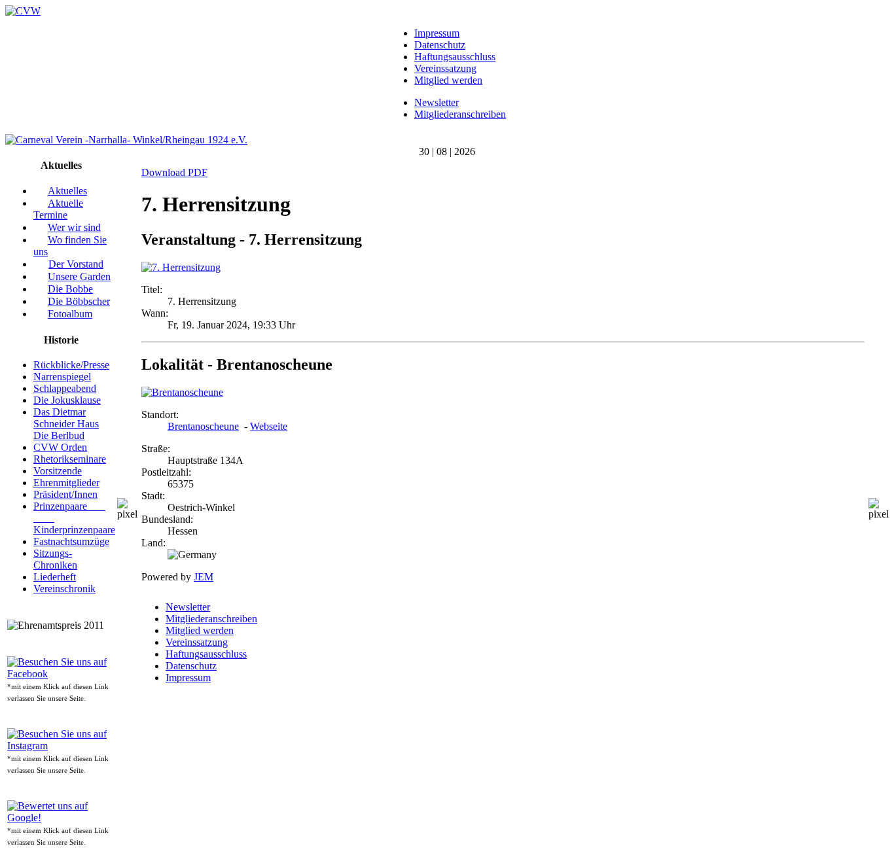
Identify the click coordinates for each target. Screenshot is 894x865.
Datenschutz (439, 44)
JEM (203, 576)
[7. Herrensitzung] (181, 267)
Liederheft (54, 576)
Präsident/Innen (65, 494)
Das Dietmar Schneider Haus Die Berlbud (66, 423)
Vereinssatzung (445, 68)
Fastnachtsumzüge (71, 541)
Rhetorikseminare (69, 459)
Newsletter (436, 102)
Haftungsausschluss (454, 56)
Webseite (268, 426)
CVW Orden (60, 447)
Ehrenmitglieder (66, 482)
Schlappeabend (64, 388)
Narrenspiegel (62, 376)
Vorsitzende (57, 470)
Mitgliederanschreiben (460, 114)
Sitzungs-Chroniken (55, 559)
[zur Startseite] (23, 10)
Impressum (436, 33)
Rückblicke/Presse (71, 364)
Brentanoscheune (203, 426)
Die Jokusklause (67, 400)
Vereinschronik (64, 588)
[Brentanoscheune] (182, 392)
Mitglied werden (448, 80)
